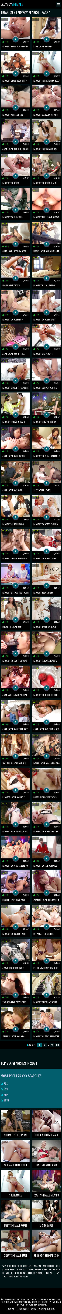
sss (5, 1089)
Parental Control (46, 1308)
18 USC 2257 (23, 1308)
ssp (5, 1095)
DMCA (33, 1308)
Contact (11, 1308)
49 (52, 1045)
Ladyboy (12, 4)
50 (57, 1045)
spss (6, 1100)
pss (5, 1083)
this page (19, 1304)
